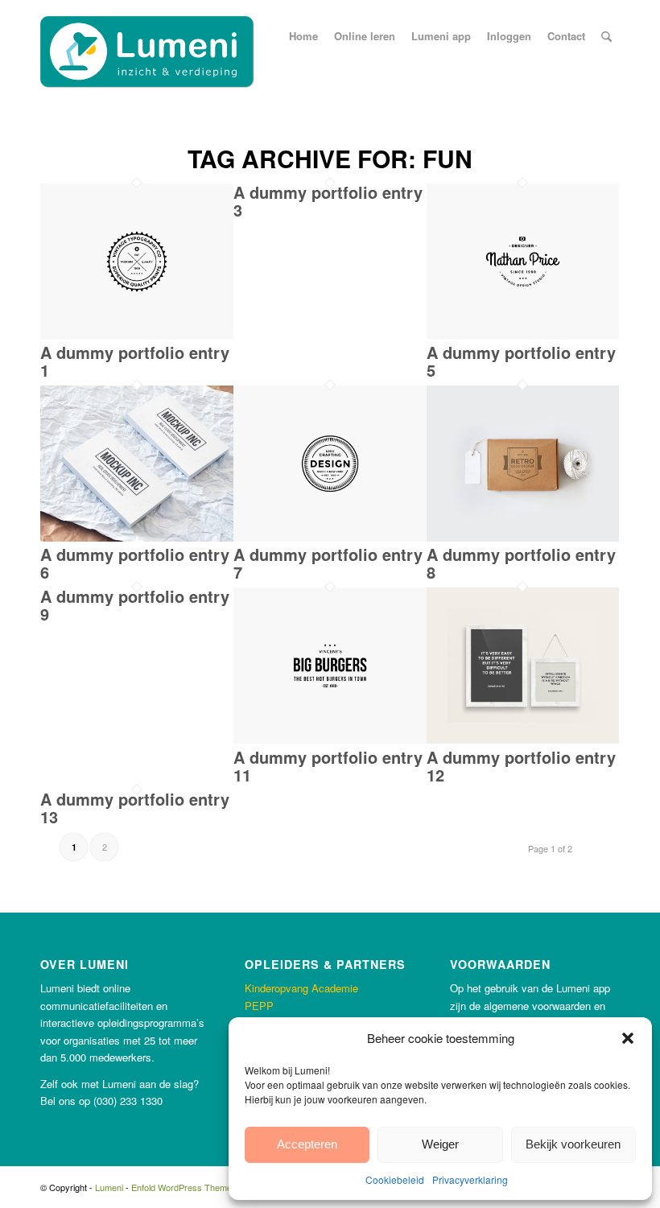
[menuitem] (303, 36)
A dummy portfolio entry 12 (521, 765)
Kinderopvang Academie (301, 988)
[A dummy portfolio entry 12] (523, 739)
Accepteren (307, 1144)
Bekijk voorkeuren (573, 1144)
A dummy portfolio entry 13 (134, 807)
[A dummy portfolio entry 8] (523, 537)
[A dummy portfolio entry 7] (330, 537)
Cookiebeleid (394, 1179)
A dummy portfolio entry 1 (134, 360)
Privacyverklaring (470, 1179)
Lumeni (109, 1187)
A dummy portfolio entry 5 (521, 360)
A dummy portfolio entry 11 (328, 765)
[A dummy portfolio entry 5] (523, 335)
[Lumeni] (147, 52)
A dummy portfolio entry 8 (521, 562)
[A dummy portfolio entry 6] (136, 537)
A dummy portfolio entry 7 (328, 562)
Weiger (440, 1144)
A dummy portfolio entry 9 (134, 604)
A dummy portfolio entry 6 (134, 562)
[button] (628, 1038)
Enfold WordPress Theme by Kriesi (199, 1187)
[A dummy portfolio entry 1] (136, 335)
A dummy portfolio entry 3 (328, 200)
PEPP (259, 1005)
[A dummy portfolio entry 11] (330, 739)
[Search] (606, 36)
